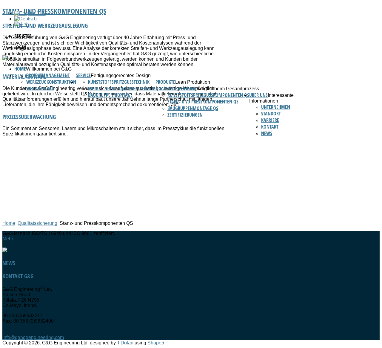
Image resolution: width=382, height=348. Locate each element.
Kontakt (269, 126)
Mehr (7, 238)
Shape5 (155, 342)
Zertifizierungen (185, 115)
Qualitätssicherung (176, 88)
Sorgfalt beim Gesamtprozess (228, 88)
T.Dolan (125, 342)
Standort (271, 113)
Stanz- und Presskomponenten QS (202, 101)
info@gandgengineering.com (33, 337)
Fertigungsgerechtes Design (121, 75)
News (266, 133)
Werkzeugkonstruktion (51, 82)
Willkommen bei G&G (49, 68)
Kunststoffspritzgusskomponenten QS (208, 95)
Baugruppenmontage (110, 95)
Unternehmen (275, 107)
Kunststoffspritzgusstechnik (119, 82)
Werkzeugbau (40, 88)
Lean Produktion (192, 82)
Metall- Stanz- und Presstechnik (121, 88)
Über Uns (258, 95)
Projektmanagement (48, 75)
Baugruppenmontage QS (192, 108)
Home (20, 68)
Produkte (165, 82)
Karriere (270, 120)
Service (83, 75)
